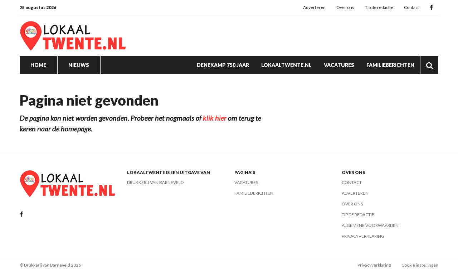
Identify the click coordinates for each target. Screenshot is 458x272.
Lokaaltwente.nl (286, 65)
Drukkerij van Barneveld (155, 182)
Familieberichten (390, 65)
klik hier (214, 117)
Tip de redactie (379, 7)
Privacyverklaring (363, 236)
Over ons (345, 7)
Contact (411, 7)
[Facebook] (431, 8)
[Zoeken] (429, 65)
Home (38, 65)
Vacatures (339, 65)
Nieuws (78, 65)
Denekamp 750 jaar (223, 65)
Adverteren (314, 7)
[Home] (73, 36)
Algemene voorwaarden (370, 225)
